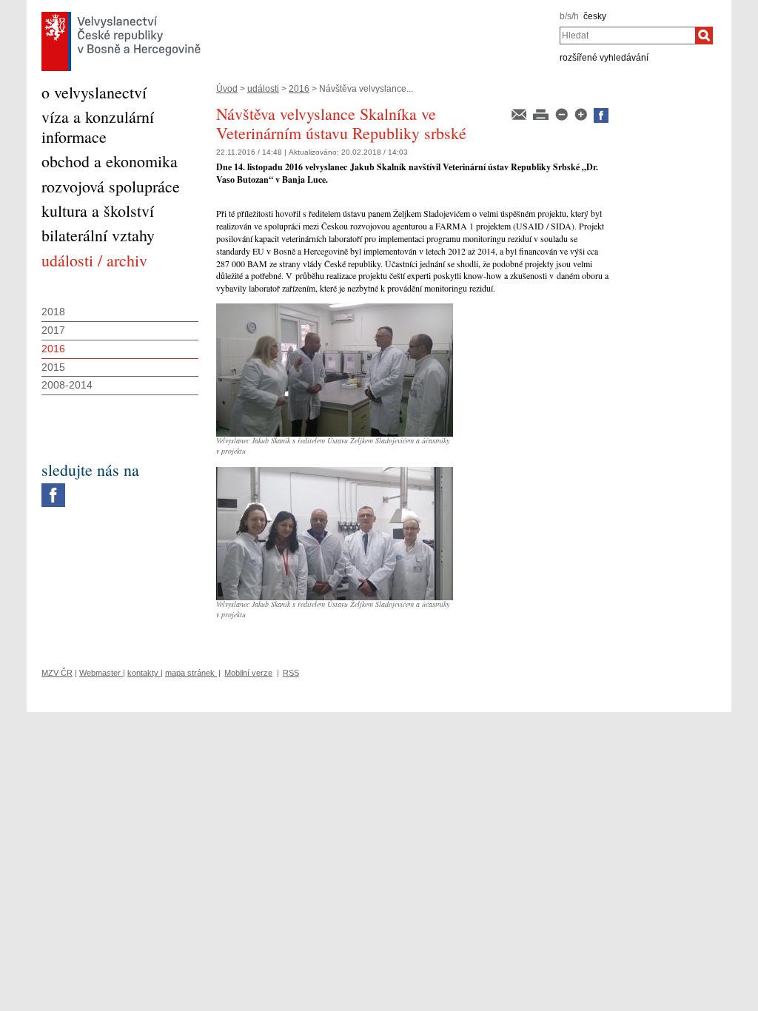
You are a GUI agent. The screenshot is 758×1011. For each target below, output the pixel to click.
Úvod (227, 89)
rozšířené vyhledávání (604, 57)
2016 (299, 89)
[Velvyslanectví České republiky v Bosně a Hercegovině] (121, 15)
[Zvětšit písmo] (581, 113)
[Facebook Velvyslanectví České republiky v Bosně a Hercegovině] (53, 487)
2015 (53, 367)
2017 (53, 330)
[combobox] (627, 35)
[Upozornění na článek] (520, 113)
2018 (53, 312)
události (263, 89)
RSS (291, 672)
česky (594, 16)
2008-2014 (67, 385)
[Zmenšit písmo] (562, 113)
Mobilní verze (248, 672)
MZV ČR (57, 672)
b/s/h (569, 16)
